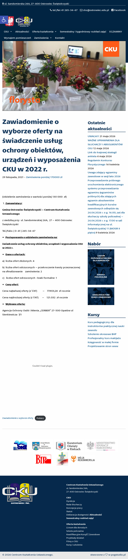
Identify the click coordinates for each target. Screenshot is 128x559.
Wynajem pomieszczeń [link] (17, 37)
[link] (4, 20)
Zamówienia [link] (41, 37)
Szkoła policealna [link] (75, 531)
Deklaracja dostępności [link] (77, 514)
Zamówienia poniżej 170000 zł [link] (44, 177)
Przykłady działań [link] (75, 537)
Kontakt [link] (59, 37)
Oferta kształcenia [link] (42, 31)
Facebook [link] (120, 10)
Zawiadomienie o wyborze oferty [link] (17, 418)
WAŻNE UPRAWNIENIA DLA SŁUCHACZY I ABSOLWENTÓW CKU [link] (105, 144)
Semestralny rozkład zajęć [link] (80, 518)
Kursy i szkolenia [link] (74, 544)
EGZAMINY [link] (115, 31)
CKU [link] (6, 31)
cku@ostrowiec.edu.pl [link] (96, 10)
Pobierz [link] (40, 418)
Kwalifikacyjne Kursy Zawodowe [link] (83, 534)
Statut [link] (69, 511)
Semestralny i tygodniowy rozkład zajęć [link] (83, 31)
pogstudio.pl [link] (118, 554)
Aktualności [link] (22, 31)
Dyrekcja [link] (70, 501)
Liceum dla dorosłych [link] (76, 527)
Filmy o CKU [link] (72, 541)
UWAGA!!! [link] (93, 136)
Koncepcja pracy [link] (74, 508)
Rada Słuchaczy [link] (74, 504)
